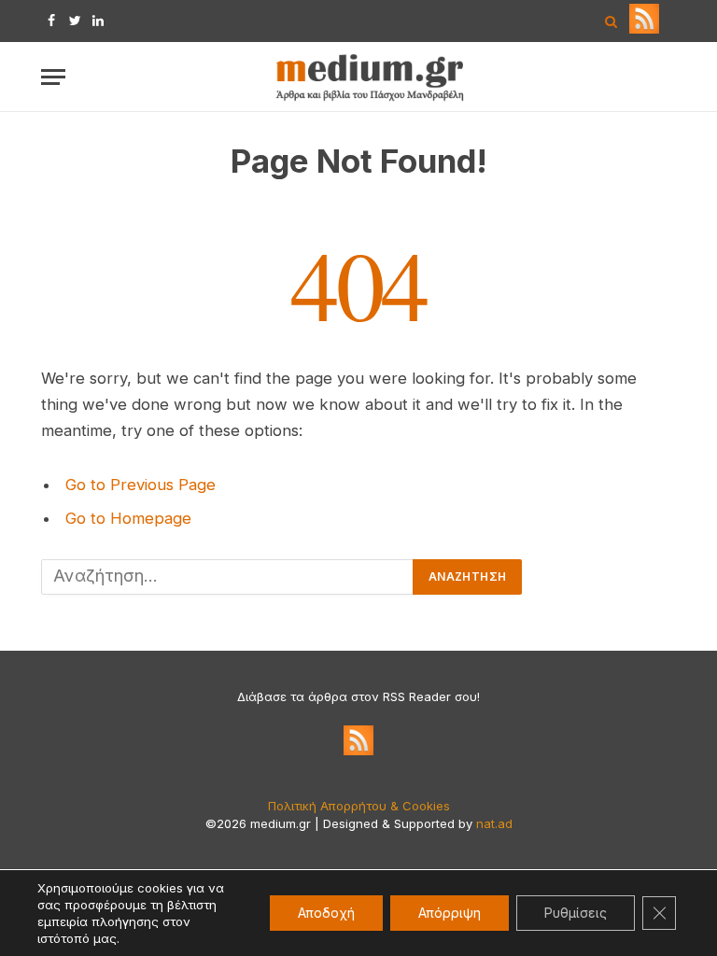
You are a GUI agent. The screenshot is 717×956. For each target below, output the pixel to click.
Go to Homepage (128, 518)
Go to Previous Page (140, 484)
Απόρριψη (449, 913)
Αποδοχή (326, 913)
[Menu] (53, 77)
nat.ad (494, 823)
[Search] (611, 21)
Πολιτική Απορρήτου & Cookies (359, 805)
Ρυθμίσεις (575, 913)
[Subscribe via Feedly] (644, 28)
